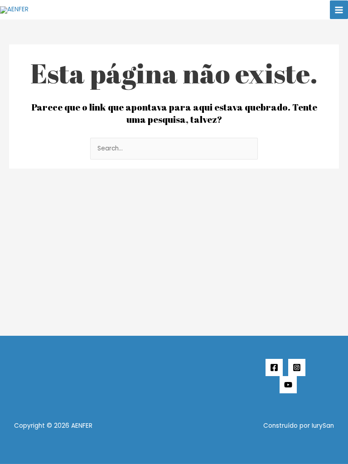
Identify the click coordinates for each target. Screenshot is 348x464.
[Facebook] (274, 367)
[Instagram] (296, 367)
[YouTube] (288, 384)
